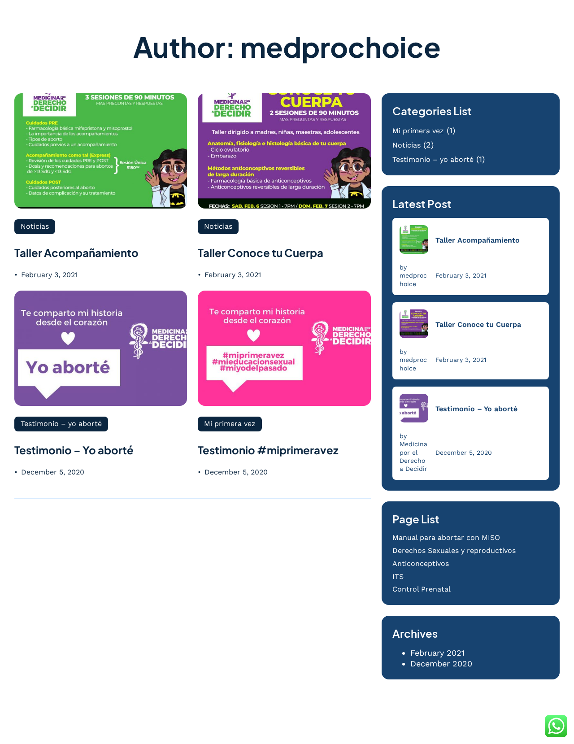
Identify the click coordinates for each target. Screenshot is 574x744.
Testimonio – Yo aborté (74, 450)
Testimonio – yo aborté (61, 423)
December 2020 (441, 663)
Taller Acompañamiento (76, 252)
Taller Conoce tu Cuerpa (260, 252)
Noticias (35, 226)
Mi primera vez (230, 423)
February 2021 (437, 652)
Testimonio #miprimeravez (268, 450)
